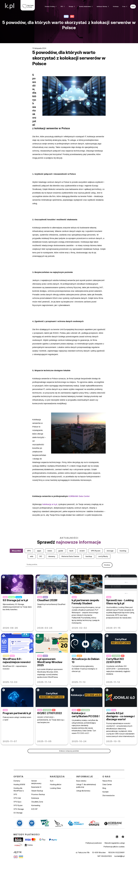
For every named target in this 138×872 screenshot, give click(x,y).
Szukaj (107, 565)
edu (31, 556)
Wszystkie (16, 551)
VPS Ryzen (95, 551)
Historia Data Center (70, 556)
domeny (51, 556)
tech (71, 551)
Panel (133, 6)
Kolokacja (115, 6)
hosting (123, 551)
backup (89, 556)
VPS (29, 551)
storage (110, 551)
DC (40, 556)
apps (39, 551)
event (82, 551)
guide (60, 551)
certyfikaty (103, 556)
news (49, 551)
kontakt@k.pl (119, 856)
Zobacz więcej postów (69, 751)
